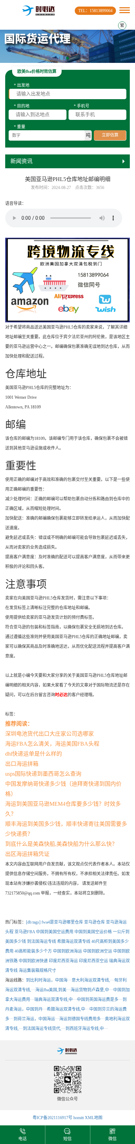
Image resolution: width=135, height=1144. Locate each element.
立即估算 (110, 135)
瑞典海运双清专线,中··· (55, 999)
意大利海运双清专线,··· (93, 980)
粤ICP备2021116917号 (52, 1117)
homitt (78, 1117)
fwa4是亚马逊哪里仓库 (62, 922)
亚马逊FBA (25, 931)
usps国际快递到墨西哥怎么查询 (43, 774)
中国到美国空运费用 (54, 931)
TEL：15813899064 (95, 10)
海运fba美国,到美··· (53, 989)
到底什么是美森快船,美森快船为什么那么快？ (61, 844)
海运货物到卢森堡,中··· (92, 989)
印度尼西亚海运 (63, 960)
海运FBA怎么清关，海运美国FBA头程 (52, 744)
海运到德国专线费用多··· (82, 1019)
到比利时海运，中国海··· (49, 980)
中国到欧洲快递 (33, 960)
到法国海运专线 (41, 941)
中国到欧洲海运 (67, 951)
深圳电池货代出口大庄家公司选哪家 (49, 734)
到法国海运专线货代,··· (44, 1028)
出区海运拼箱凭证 (27, 854)
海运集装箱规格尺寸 (37, 970)
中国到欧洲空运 (97, 951)
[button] (67, 58)
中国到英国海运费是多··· (100, 999)
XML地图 (93, 1117)
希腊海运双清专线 (73, 941)
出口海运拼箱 (21, 764)
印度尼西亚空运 (93, 960)
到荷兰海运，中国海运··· (36, 1019)
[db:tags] (33, 922)
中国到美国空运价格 (93, 931)
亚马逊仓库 (94, 922)
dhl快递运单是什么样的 (33, 754)
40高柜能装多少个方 (33, 951)
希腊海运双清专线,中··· (68, 1009)
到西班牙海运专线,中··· (86, 1028)
